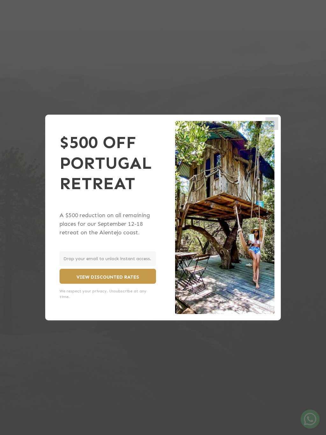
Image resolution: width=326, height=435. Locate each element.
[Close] (272, 123)
